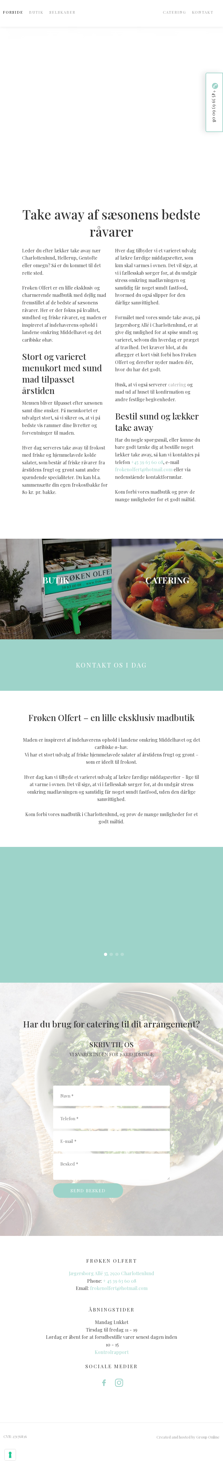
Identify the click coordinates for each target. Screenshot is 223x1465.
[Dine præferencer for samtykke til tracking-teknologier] (10, 1454)
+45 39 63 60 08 (147, 462)
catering (177, 384)
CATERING (174, 12)
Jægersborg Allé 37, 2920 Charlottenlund (111, 1273)
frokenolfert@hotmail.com (143, 469)
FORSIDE (13, 12)
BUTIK (36, 12)
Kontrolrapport (112, 1352)
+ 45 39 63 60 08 (119, 1281)
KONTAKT (202, 12)
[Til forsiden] (111, 12)
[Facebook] (104, 1383)
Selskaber (62, 12)
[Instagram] (119, 1383)
